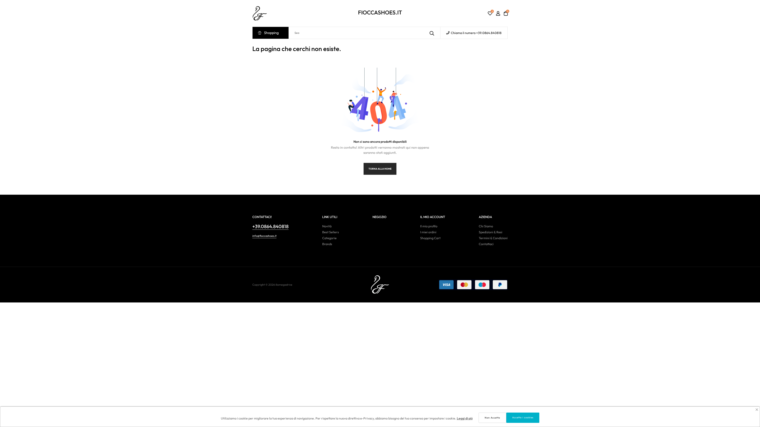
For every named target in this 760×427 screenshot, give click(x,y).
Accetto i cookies (522, 417)
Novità (327, 226)
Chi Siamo (486, 226)
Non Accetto (492, 417)
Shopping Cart (430, 238)
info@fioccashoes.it (264, 236)
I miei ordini (428, 232)
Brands (327, 244)
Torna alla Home (380, 168)
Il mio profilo (428, 226)
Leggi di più (465, 418)
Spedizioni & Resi (490, 232)
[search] (431, 33)
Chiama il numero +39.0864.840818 (476, 33)
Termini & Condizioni (493, 238)
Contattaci (486, 244)
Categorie (329, 238)
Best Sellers (330, 232)
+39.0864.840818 (270, 226)
